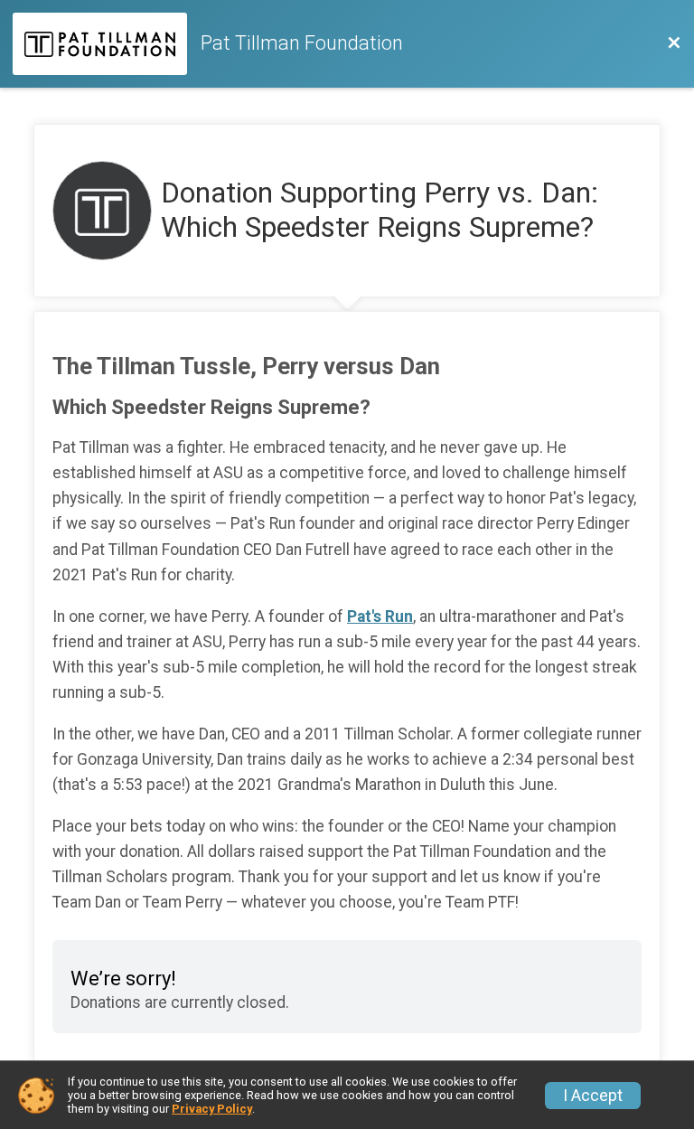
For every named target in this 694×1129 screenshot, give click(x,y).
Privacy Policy (212, 1108)
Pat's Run (380, 616)
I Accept (593, 1096)
